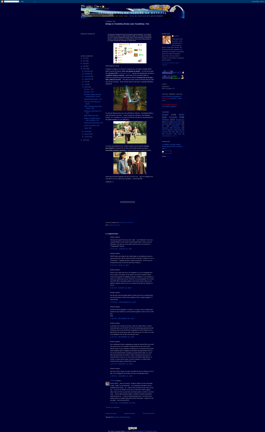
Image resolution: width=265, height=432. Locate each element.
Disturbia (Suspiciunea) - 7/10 (93, 99)
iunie (86, 81)
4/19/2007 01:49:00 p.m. (126, 222)
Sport (179, 134)
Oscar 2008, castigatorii (169, 106)
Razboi (179, 130)
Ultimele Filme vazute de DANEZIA (133, 13)
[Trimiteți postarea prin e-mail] (120, 225)
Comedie (173, 117)
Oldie (173, 132)
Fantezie (117, 225)
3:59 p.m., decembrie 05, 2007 (122, 318)
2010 (84, 61)
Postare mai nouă (111, 413)
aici (113, 182)
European (165, 128)
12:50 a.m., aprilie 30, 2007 (121, 249)
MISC (181, 114)
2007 (84, 69)
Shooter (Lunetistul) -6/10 (91, 125)
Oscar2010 (175, 126)
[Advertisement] (91, 24)
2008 (84, 66)
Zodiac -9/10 (88, 128)
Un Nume (113, 380)
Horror (167, 122)
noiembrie (87, 74)
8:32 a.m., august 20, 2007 (120, 288)
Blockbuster (180, 120)
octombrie (87, 76)
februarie (87, 134)
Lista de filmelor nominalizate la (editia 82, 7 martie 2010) (172, 98)
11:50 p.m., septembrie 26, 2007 (123, 302)
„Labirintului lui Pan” (125, 73)
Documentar (176, 124)
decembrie (87, 71)
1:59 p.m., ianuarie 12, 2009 (121, 376)
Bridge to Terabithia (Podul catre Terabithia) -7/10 (127, 24)
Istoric (172, 130)
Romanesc (169, 134)
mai (85, 84)
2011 (84, 58)
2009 (84, 63)
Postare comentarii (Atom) (122, 417)
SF (163, 126)
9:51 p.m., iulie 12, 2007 (119, 265)
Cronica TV (172, 135)
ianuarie (87, 137)
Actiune (165, 120)
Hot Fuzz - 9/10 (88, 89)
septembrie (88, 79)
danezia (176, 36)
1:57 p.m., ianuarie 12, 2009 (121, 364)
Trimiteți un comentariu (112, 407)
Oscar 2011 (177, 122)
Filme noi (164, 130)
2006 (84, 140)
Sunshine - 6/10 (88, 92)
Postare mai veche (148, 413)
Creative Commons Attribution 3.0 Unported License (141, 431)
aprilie (86, 87)
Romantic (177, 128)
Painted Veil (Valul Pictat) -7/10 (93, 123)
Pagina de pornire (129, 413)
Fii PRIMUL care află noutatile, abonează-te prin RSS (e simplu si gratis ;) (172, 146)
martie (86, 131)
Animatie (165, 124)
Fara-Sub (164, 132)
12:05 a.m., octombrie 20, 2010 (122, 403)
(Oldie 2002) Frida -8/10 (91, 115)
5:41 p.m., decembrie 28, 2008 (122, 337)
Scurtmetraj (165, 135)
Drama (111, 225)
